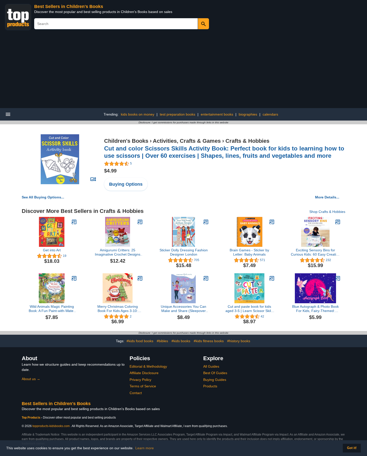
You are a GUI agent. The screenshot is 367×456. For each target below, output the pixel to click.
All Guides (211, 366)
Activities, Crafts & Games (187, 141)
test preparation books (177, 114)
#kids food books (140, 341)
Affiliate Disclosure (144, 373)
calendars (270, 114)
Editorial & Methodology (148, 366)
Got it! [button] (352, 448)
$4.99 (110, 170)
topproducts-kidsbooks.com (51, 426)
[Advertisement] (183, 71)
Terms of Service (143, 386)
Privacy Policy (140, 380)
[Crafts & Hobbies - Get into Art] (74, 222)
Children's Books (126, 141)
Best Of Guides (215, 373)
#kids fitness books (209, 341)
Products (210, 386)
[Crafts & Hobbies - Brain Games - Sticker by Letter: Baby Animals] (272, 222)
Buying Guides (214, 380)
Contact (136, 393)
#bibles (162, 341)
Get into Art (52, 250)
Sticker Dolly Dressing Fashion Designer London (184, 252)
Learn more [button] (144, 448)
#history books (238, 341)
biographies (248, 114)
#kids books (181, 341)
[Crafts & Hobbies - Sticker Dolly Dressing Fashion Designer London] (206, 222)
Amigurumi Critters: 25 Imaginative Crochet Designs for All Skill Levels (117, 252)
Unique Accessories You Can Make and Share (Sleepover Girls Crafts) (183, 308)
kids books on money (137, 114)
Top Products (31, 417)
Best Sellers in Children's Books (68, 6)
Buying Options (126, 184)
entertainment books (217, 114)
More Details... (327, 197)
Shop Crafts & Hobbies (327, 212)
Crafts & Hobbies (247, 141)
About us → (31, 379)
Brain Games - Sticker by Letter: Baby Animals (249, 252)
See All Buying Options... (43, 197)
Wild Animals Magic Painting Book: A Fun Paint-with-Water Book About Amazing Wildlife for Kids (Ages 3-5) (52, 308)
